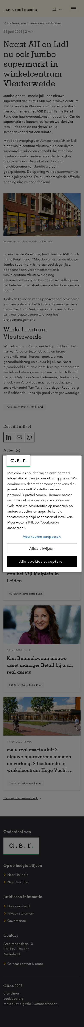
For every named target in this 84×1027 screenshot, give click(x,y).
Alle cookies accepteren (42, 561)
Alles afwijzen (42, 548)
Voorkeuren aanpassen (42, 536)
